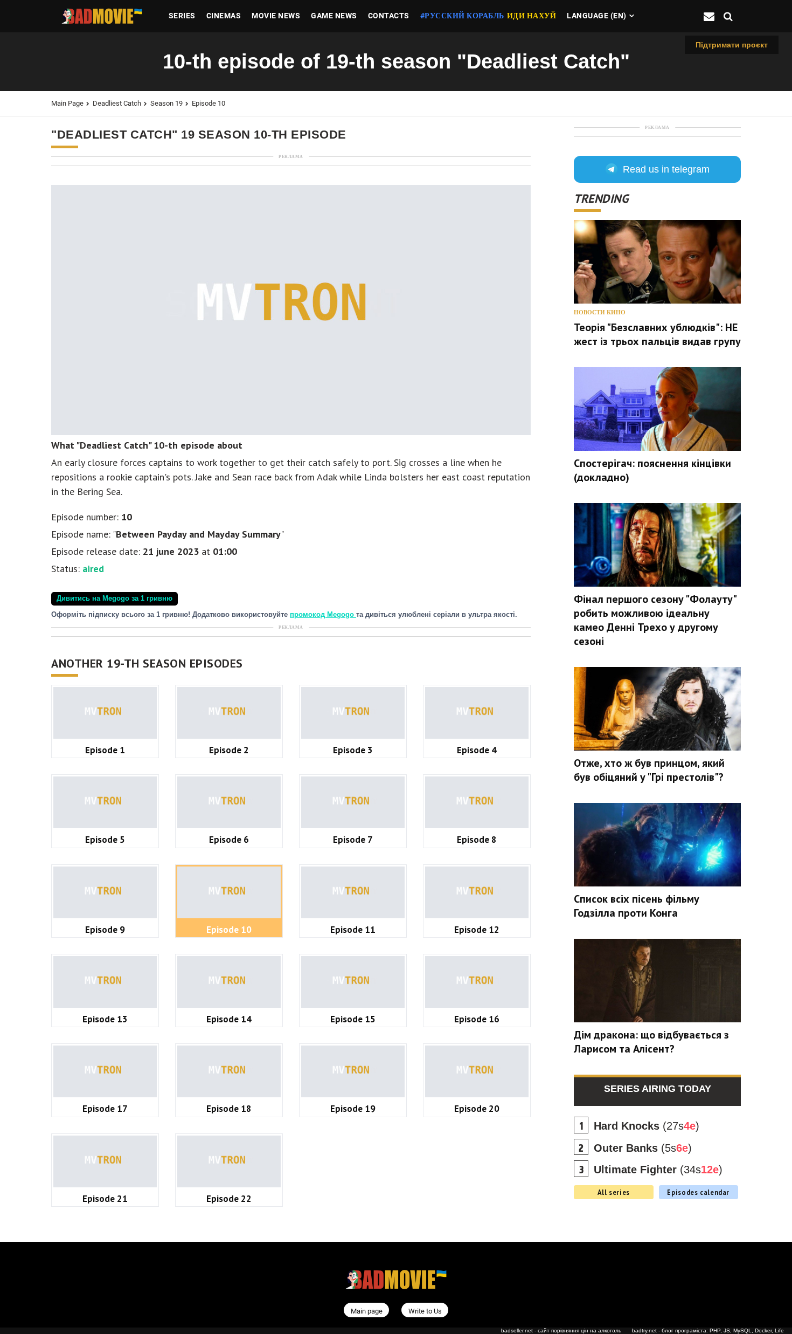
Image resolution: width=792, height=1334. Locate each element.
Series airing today (657, 1088)
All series (614, 1192)
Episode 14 (229, 1019)
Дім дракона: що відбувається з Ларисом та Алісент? (651, 1042)
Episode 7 (353, 839)
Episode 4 (477, 750)
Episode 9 (105, 929)
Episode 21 (105, 1198)
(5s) (643, 1148)
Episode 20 (476, 1108)
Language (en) (597, 15)
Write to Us (425, 1311)
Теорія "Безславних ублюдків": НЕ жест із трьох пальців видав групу (657, 334)
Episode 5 (105, 839)
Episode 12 (476, 929)
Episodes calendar (698, 1192)
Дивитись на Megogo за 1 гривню (114, 598)
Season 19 (166, 103)
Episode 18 (229, 1108)
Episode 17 (105, 1108)
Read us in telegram (666, 169)
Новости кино (600, 312)
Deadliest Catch (117, 103)
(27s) (646, 1126)
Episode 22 (229, 1198)
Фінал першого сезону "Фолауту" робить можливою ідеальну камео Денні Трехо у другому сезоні (655, 620)
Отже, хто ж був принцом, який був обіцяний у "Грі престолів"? (649, 770)
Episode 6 (229, 839)
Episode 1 (105, 750)
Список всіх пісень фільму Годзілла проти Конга (636, 906)
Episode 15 (353, 1019)
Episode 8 (477, 839)
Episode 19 (353, 1108)
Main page (67, 103)
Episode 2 (229, 750)
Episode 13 (105, 1019)
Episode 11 (353, 929)
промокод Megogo (323, 614)
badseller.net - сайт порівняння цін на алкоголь (561, 1330)
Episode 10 (208, 103)
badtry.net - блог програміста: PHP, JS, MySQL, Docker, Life (708, 1330)
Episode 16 (476, 1019)
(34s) (658, 1169)
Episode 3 (353, 750)
